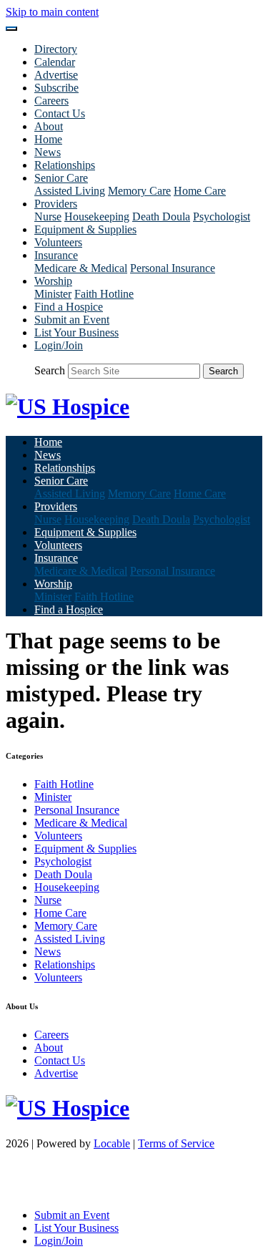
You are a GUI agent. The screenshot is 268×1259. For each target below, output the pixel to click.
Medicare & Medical (80, 268)
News (47, 152)
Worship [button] (53, 281)
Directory (55, 49)
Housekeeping (96, 216)
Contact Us (59, 113)
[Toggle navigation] (11, 28)
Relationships (64, 165)
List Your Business (76, 332)
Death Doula (161, 216)
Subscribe (56, 88)
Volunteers (58, 242)
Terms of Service (176, 1143)
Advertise (56, 75)
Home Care (200, 191)
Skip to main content (52, 12)
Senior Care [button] (61, 178)
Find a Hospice (68, 307)
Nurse (47, 216)
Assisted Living (69, 191)
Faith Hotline (104, 294)
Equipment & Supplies (85, 229)
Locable (112, 1143)
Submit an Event (71, 319)
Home (48, 139)
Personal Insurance (172, 268)
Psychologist (221, 216)
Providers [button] (55, 204)
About (48, 126)
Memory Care (139, 191)
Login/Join (58, 345)
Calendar (54, 62)
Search (49, 370)
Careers (51, 100)
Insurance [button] (56, 255)
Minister (52, 294)
